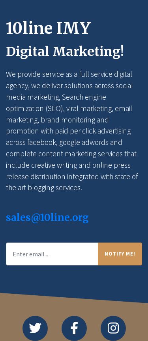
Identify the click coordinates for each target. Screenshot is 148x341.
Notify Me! (120, 253)
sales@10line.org (47, 217)
